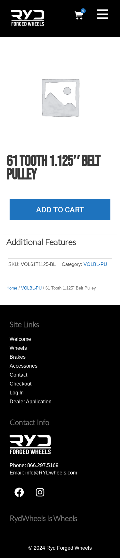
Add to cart (60, 209)
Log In (17, 392)
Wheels (18, 348)
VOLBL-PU (95, 264)
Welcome (20, 339)
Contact (18, 375)
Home (11, 288)
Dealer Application (31, 401)
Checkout (20, 383)
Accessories (23, 366)
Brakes (18, 357)
